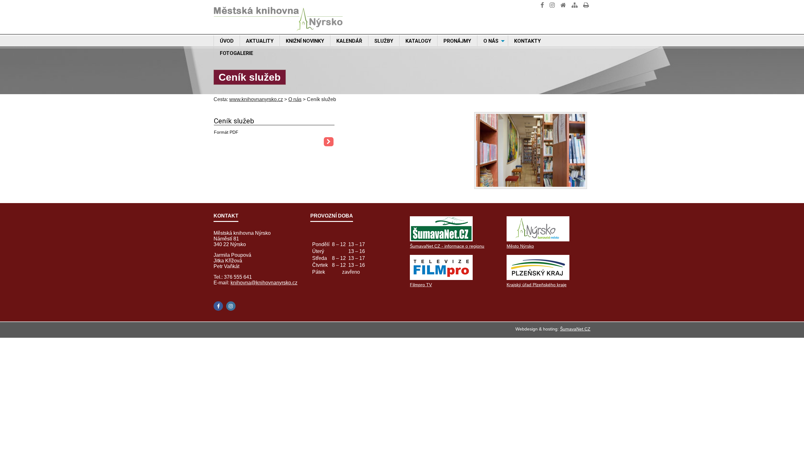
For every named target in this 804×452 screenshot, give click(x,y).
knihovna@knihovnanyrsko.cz (264, 282)
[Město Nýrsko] (538, 239)
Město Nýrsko (520, 246)
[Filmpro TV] (441, 278)
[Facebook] (218, 306)
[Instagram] (231, 306)
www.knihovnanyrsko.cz (256, 99)
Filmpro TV (421, 284)
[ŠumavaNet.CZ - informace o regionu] (441, 239)
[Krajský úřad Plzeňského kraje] (538, 278)
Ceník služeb (234, 121)
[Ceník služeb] (329, 141)
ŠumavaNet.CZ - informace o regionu (447, 246)
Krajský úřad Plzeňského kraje (537, 284)
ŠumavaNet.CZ (575, 328)
